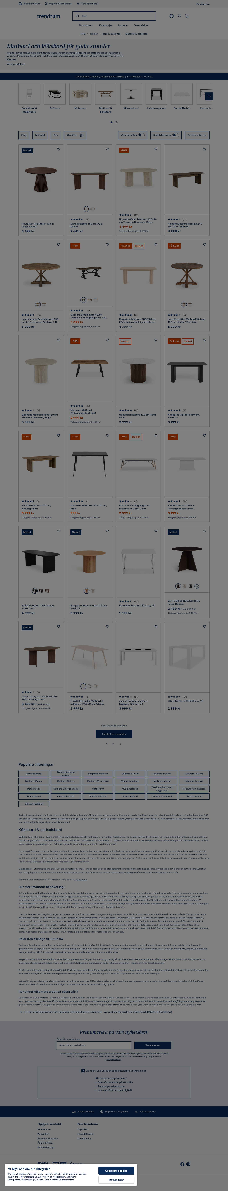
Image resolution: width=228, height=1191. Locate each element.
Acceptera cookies (116, 1170)
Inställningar (116, 1179)
